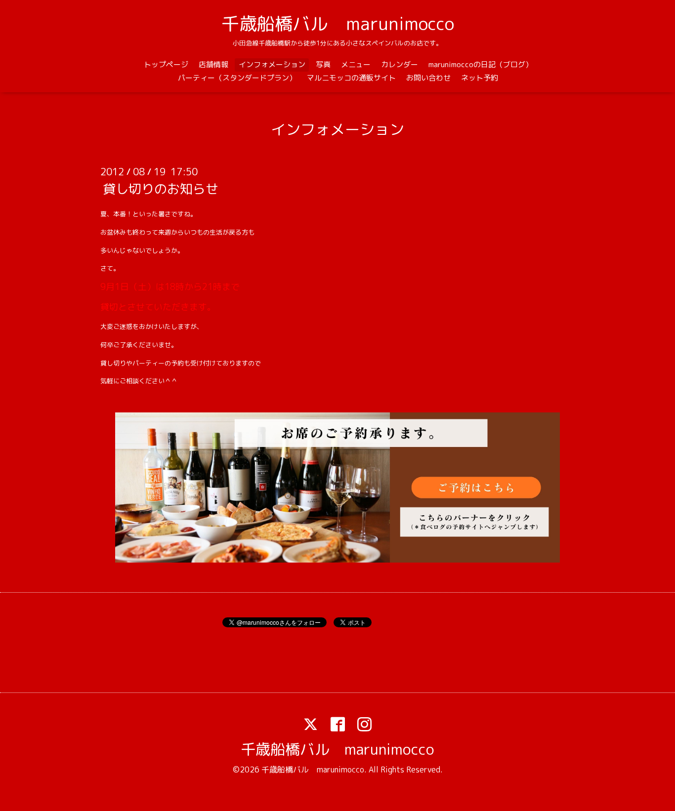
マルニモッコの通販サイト (351, 78)
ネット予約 (479, 78)
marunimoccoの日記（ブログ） (480, 64)
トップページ (166, 64)
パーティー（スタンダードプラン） (237, 78)
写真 (323, 64)
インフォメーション (272, 64)
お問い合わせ (428, 78)
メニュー (356, 64)
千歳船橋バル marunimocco (337, 23)
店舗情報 (213, 64)
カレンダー (399, 64)
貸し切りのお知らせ (160, 189)
